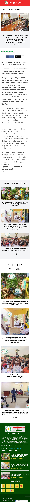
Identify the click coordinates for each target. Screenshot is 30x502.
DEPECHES (13, 458)
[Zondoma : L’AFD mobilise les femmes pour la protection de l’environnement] (15, 239)
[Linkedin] (12, 486)
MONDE (11, 9)
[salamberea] (3, 51)
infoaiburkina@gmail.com (15, 448)
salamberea (8, 51)
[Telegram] (21, 486)
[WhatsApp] (8, 490)
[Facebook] (3, 486)
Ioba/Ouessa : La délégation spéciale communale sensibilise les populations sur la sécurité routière (15, 412)
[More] (22, 56)
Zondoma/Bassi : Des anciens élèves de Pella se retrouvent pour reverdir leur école (15, 203)
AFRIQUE (18, 9)
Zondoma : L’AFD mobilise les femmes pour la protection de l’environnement (15, 249)
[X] (3, 490)
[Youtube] (12, 490)
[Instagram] (8, 486)
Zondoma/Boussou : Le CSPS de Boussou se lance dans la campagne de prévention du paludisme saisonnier (15, 227)
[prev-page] (13, 254)
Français (19, 500)
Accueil (4, 9)
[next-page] (16, 254)
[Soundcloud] (17, 486)
